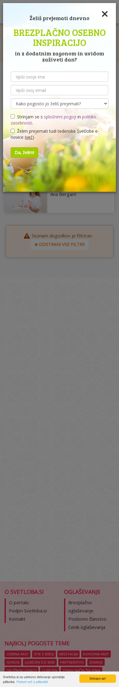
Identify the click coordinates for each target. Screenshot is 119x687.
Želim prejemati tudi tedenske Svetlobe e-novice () (55, 134)
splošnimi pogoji (60, 117)
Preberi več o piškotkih (32, 681)
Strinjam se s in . (53, 120)
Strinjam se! (97, 678)
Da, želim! (24, 152)
